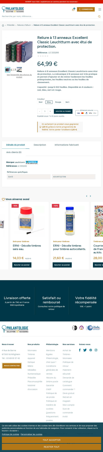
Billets (30, 366)
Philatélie (32, 377)
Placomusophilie (35, 381)
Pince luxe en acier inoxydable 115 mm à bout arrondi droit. (69, 249)
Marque (10, 162)
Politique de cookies (10, 434)
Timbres (31, 354)
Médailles (32, 370)
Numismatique (34, 374)
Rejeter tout (51, 446)
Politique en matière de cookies (51, 405)
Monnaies (32, 350)
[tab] (15, 145)
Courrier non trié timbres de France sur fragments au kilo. (28, 249)
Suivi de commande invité (68, 413)
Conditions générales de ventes (52, 370)
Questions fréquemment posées (52, 416)
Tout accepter (51, 440)
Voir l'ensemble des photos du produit (19, 76)
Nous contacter (12, 366)
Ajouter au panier (63, 111)
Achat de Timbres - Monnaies (67, 354)
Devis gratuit (68, 393)
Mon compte (68, 405)
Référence (11, 166)
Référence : (42, 52)
